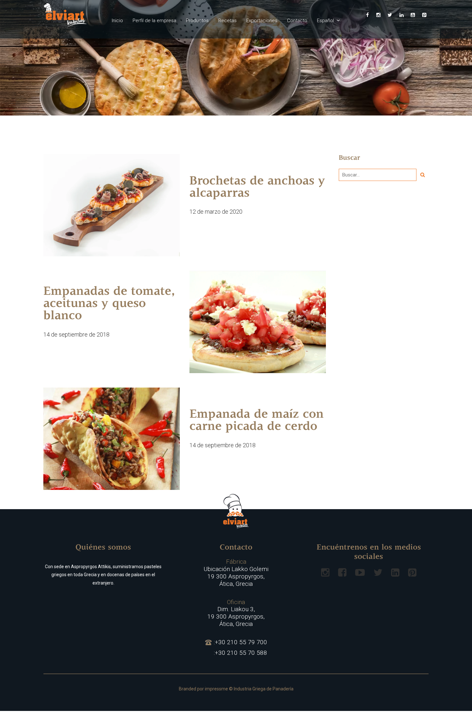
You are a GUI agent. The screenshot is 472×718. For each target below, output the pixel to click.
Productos (197, 20)
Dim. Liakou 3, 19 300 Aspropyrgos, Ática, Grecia (236, 613)
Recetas (227, 20)
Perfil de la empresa (154, 20)
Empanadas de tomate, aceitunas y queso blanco (109, 304)
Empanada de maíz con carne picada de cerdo (256, 421)
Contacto (297, 20)
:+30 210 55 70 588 (240, 652)
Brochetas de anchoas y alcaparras (257, 187)
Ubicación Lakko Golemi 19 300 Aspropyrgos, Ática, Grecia (236, 572)
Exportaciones (261, 20)
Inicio (117, 20)
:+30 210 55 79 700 (240, 642)
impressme (216, 688)
